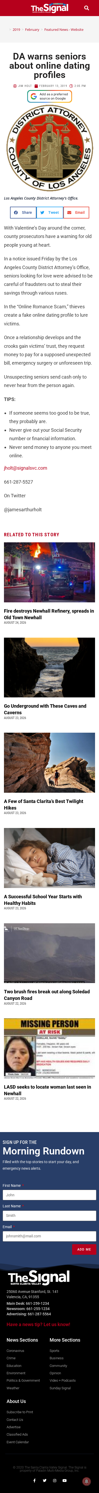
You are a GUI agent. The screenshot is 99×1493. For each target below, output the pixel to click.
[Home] (6, 29)
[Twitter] (44, 1480)
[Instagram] (54, 1480)
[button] (12, 8)
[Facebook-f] (34, 1480)
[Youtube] (65, 1480)
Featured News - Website (63, 29)
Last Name (12, 1206)
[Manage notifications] (86, 1481)
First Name (12, 1185)
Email (7, 1227)
